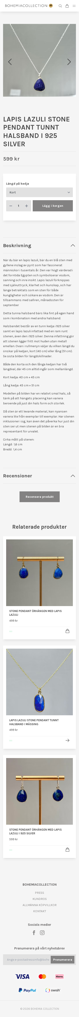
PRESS (39, 893)
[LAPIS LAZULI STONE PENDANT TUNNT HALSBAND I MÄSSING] (67, 740)
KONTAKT (39, 911)
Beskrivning (17, 245)
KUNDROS (39, 899)
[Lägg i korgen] (67, 631)
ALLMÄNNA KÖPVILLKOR (40, 905)
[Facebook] (34, 932)
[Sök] (60, 6)
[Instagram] (42, 932)
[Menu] (74, 6)
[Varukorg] (67, 6)
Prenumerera (62, 960)
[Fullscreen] (39, 60)
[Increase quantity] (26, 205)
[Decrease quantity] (10, 205)
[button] (69, 61)
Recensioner (17, 476)
